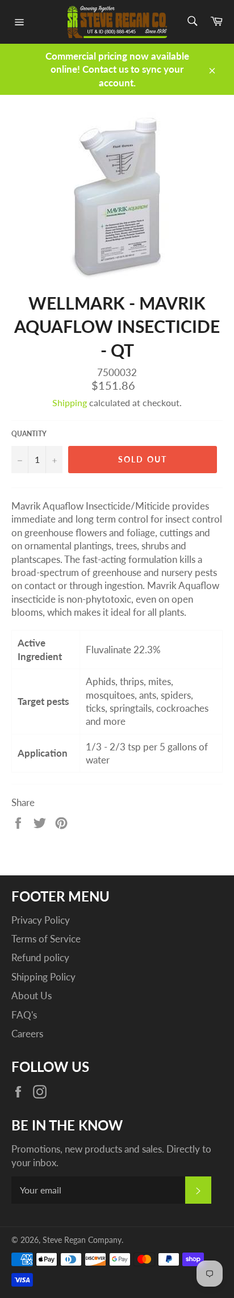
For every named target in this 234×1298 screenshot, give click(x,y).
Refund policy (40, 957)
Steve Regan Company (82, 1240)
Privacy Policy (40, 920)
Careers (27, 1034)
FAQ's (24, 1015)
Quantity (29, 433)
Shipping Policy (43, 977)
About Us (31, 995)
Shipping (69, 402)
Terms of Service (46, 939)
